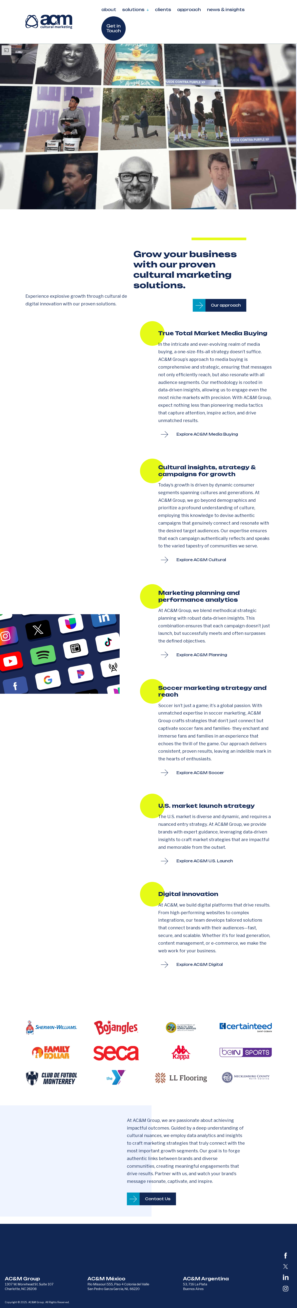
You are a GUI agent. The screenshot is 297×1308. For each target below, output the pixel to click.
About (108, 9)
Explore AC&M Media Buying (207, 434)
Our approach (226, 305)
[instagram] (285, 1288)
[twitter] (285, 1266)
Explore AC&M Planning (201, 655)
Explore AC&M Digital (199, 964)
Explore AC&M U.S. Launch (204, 861)
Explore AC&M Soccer (200, 772)
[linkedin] (286, 1277)
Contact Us (158, 1199)
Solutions (133, 9)
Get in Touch (113, 28)
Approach (189, 9)
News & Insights (226, 9)
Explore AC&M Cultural (201, 560)
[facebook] (285, 1255)
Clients (163, 9)
